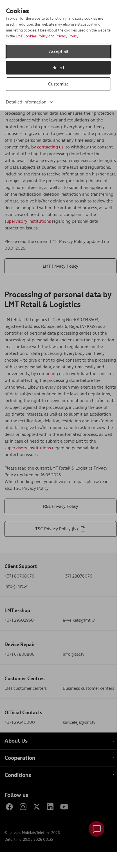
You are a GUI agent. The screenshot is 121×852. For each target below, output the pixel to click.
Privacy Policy (66, 36)
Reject (58, 67)
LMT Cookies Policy (32, 36)
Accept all (58, 51)
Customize (58, 84)
